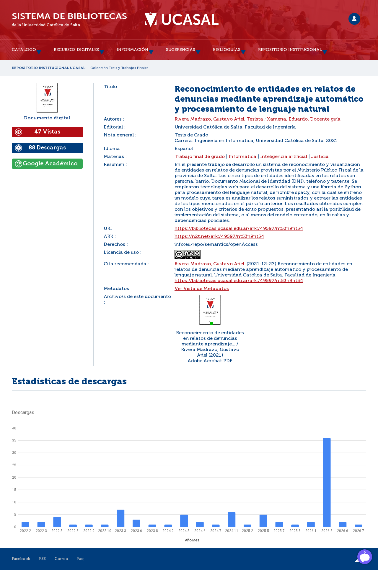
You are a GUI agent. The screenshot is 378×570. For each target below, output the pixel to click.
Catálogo (24, 50)
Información (132, 50)
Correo (61, 559)
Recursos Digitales (76, 50)
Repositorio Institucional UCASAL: (49, 68)
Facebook (21, 559)
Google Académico (50, 164)
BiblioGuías (226, 50)
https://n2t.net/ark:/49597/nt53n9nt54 (219, 236)
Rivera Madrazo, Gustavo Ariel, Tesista (219, 119)
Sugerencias (180, 50)
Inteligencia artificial (283, 156)
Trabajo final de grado (200, 156)
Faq (80, 559)
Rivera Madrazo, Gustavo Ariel (209, 264)
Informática (242, 156)
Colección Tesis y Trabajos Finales (119, 68)
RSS (42, 559)
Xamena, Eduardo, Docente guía (303, 119)
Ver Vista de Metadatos (202, 288)
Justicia (320, 156)
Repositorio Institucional (290, 50)
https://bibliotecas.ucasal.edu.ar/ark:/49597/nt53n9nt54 (239, 228)
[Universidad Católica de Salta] (182, 19)
